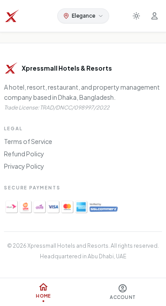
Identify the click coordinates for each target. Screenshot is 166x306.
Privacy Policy (24, 166)
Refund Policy (24, 154)
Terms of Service (28, 141)
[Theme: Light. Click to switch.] (136, 16)
